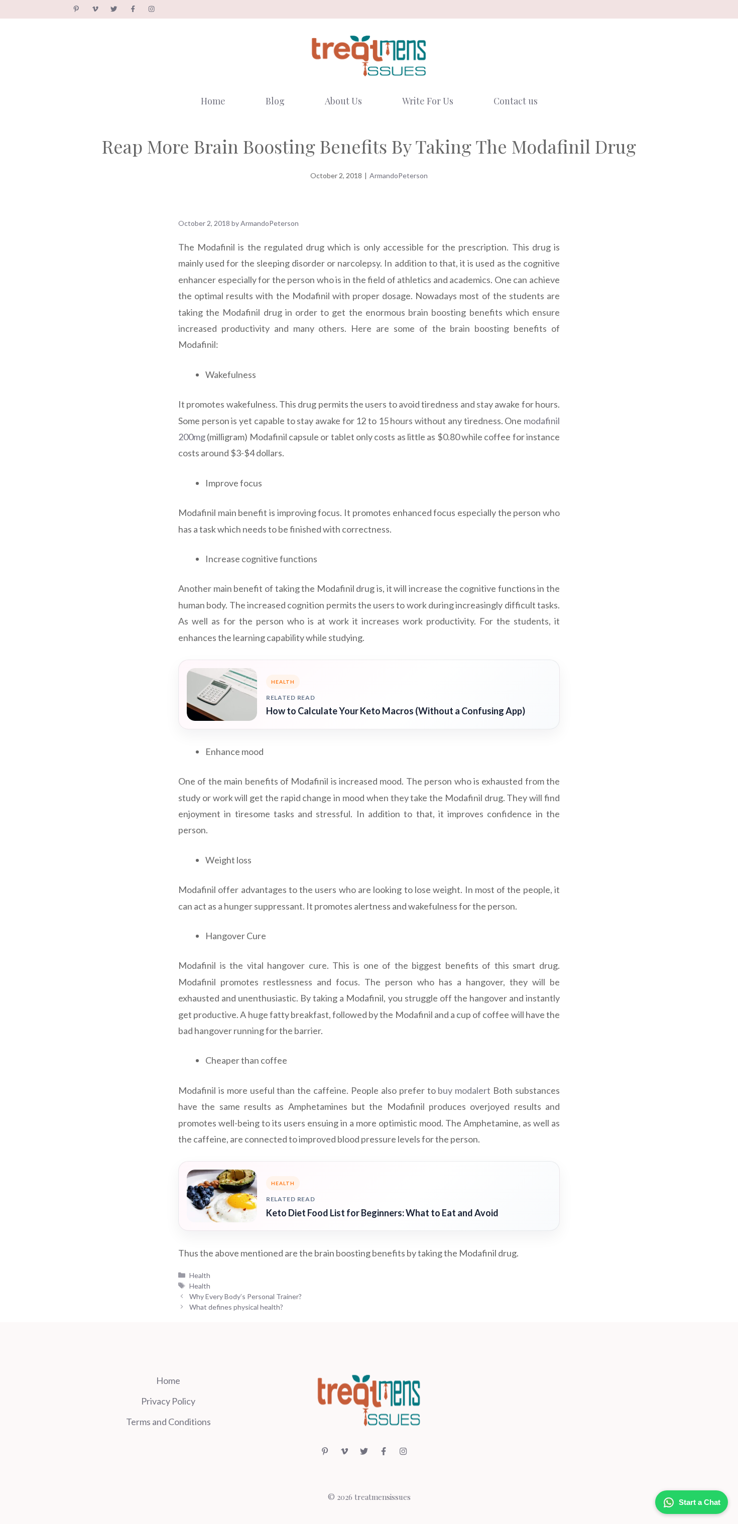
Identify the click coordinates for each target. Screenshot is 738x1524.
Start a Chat (699, 1502)
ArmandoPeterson (399, 175)
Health (199, 1275)
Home (213, 101)
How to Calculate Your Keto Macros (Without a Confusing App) (395, 710)
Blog (275, 101)
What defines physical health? (236, 1307)
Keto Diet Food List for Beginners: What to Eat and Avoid (382, 1212)
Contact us (516, 101)
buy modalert (464, 1090)
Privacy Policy (168, 1401)
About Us (343, 101)
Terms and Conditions (168, 1421)
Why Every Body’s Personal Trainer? (245, 1296)
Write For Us (427, 101)
